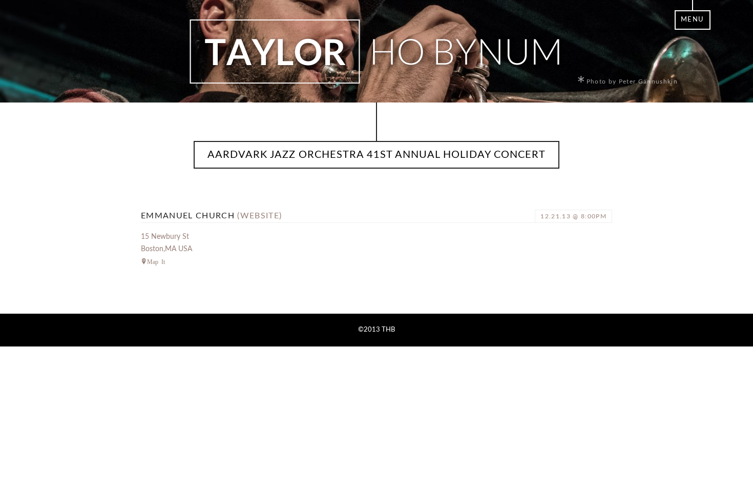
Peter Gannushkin (648, 81)
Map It (156, 261)
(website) (259, 216)
